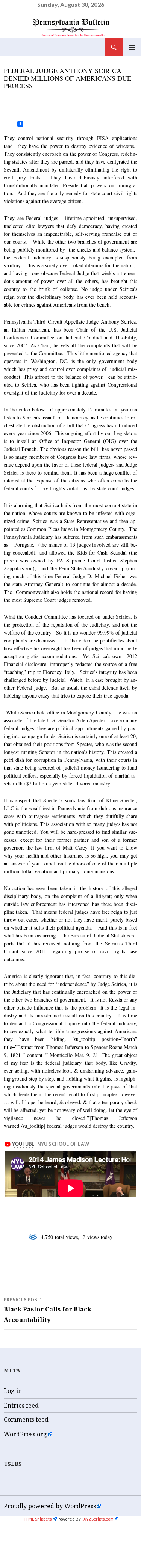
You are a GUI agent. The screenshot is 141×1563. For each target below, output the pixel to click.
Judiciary (20, 60)
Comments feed (26, 1419)
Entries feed (21, 1405)
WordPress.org (25, 1434)
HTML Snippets (37, 1518)
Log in (13, 1391)
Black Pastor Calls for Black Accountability (47, 1309)
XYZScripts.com (98, 1518)
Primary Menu (132, 47)
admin (57, 97)
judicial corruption (46, 1267)
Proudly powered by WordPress (50, 1506)
